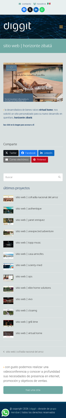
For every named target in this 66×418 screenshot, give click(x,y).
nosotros (41, 4)
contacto (26, 4)
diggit (33, 408)
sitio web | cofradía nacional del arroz (23, 352)
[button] (61, 26)
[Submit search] (59, 177)
